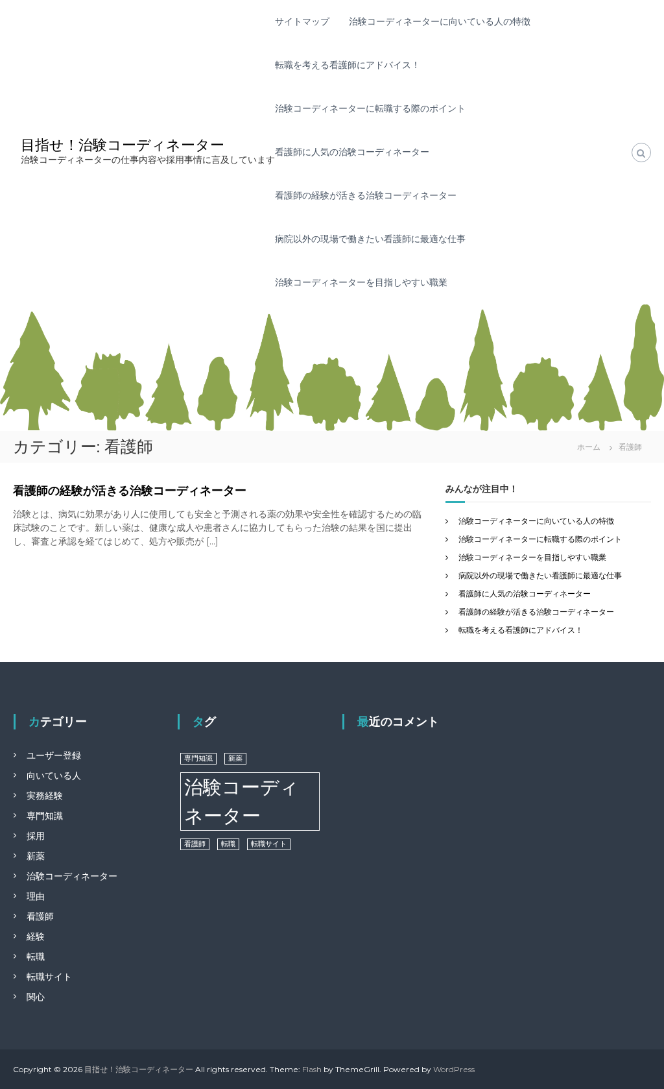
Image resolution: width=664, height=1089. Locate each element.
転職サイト (49, 977)
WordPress (454, 1069)
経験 (36, 936)
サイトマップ (302, 21)
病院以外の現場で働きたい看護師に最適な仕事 (370, 239)
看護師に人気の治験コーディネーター (352, 152)
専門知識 (45, 816)
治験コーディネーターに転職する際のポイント (370, 108)
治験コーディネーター (72, 876)
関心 (36, 997)
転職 (36, 956)
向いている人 (54, 775)
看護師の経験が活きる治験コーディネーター (365, 195)
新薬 (36, 856)
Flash (312, 1069)
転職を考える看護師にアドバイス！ (347, 65)
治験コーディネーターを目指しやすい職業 (361, 282)
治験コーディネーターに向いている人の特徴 (439, 21)
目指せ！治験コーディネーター (122, 145)
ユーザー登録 (54, 755)
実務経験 (45, 795)
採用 (36, 836)
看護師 (40, 916)
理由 (36, 896)
